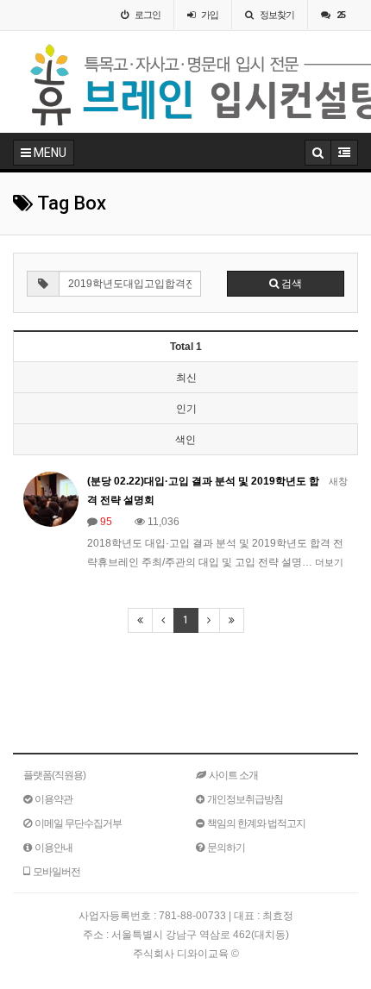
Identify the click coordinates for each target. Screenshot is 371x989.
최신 (186, 378)
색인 (185, 440)
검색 (290, 284)
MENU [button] (48, 153)
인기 (186, 409)
